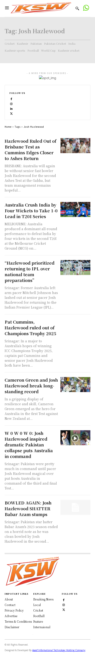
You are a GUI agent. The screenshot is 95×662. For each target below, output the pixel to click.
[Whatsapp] (85, 8)
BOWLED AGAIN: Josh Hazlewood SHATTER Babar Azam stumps (28, 508)
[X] (11, 113)
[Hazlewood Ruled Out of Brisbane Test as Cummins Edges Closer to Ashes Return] (75, 145)
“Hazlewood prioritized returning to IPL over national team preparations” (29, 271)
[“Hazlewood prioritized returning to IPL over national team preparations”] (75, 267)
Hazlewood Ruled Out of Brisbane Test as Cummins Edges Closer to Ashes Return (30, 149)
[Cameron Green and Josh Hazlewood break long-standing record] (75, 384)
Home (8, 126)
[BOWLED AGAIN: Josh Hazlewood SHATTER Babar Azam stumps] (75, 507)
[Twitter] (64, 609)
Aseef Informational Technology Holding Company (58, 650)
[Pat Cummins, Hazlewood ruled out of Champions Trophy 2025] (75, 326)
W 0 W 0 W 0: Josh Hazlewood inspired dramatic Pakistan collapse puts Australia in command (29, 444)
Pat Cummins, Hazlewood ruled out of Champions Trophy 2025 (30, 327)
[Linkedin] (11, 108)
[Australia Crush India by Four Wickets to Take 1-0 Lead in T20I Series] (75, 209)
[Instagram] (11, 103)
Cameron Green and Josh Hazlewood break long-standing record (31, 385)
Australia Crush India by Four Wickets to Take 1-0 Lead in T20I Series (31, 210)
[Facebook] (11, 99)
